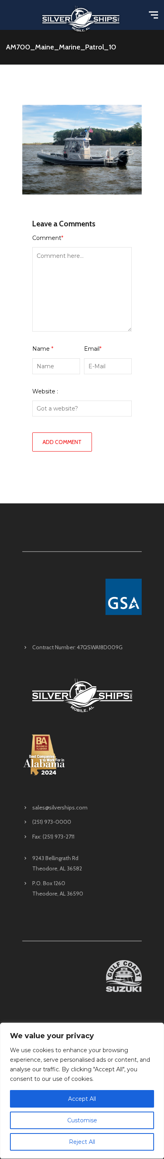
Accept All (82, 1098)
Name (42, 348)
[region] (82, 1091)
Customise (82, 1120)
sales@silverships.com (60, 807)
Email (93, 348)
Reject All (82, 1141)
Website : (45, 391)
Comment (47, 238)
